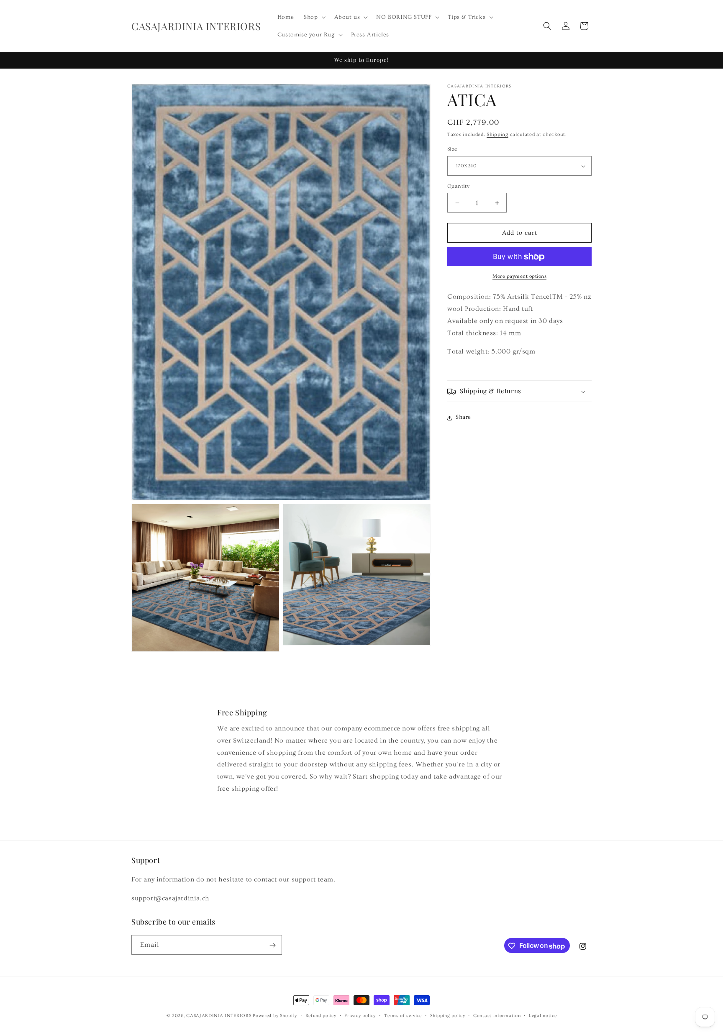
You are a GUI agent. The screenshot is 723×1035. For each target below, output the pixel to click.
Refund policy (320, 1015)
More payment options (519, 276)
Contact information (496, 1015)
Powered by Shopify (275, 1015)
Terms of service (403, 1015)
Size (452, 149)
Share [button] (463, 417)
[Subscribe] (272, 945)
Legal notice (542, 1015)
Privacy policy (360, 1015)
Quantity (458, 186)
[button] (314, 17)
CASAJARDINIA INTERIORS (218, 1015)
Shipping (497, 134)
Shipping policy (447, 1015)
